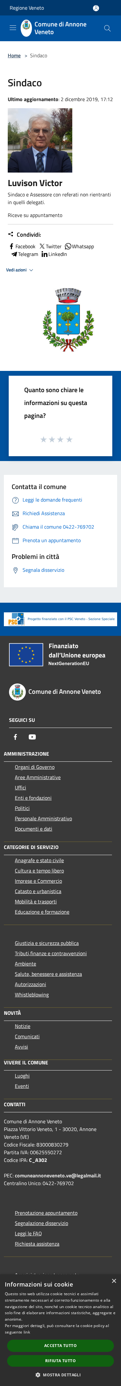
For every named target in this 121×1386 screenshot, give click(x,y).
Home (14, 55)
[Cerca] (107, 28)
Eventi (22, 1086)
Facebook (25, 246)
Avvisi (21, 1047)
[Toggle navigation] (13, 28)
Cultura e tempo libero (39, 870)
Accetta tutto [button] (60, 1345)
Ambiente (25, 963)
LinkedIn (57, 254)
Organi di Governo (35, 767)
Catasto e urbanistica (38, 891)
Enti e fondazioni (33, 798)
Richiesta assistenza (37, 1244)
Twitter (54, 246)
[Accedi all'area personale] (96, 8)
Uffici (20, 787)
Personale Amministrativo (43, 818)
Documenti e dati (33, 829)
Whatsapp (83, 246)
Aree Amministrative (38, 777)
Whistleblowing (32, 994)
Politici (22, 808)
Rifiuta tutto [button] (60, 1360)
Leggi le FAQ (28, 1233)
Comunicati (27, 1036)
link (27, 1332)
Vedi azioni (16, 269)
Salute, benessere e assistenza (48, 974)
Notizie (22, 1026)
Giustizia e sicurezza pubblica (47, 943)
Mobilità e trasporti (36, 901)
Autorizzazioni (30, 984)
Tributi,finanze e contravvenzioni (51, 953)
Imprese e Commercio (38, 881)
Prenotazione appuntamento (46, 1213)
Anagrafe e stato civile (39, 860)
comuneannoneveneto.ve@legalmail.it (58, 1175)
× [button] (113, 1281)
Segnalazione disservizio (41, 1223)
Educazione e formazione (42, 912)
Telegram (28, 254)
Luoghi (22, 1076)
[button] (60, 1375)
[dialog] (60, 1330)
